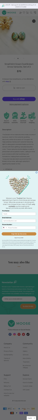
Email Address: (7, 218)
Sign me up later (19, 237)
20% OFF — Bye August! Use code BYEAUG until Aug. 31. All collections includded (20, 6)
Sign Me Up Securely (19, 234)
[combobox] (31, 418)
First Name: (6, 211)
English (30, 418)
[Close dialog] (36, 172)
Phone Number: (7, 224)
